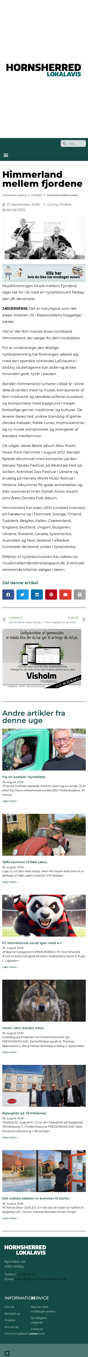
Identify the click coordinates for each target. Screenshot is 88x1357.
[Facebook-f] (7, 1353)
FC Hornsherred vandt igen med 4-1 (31, 943)
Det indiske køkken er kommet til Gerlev (35, 1198)
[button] (5, 155)
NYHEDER (36, 195)
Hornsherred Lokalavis (14, 195)
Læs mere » (10, 801)
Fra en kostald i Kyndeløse (24, 777)
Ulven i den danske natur (23, 1028)
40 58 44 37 (26, 1274)
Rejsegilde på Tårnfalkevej (24, 1113)
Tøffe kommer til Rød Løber (24, 862)
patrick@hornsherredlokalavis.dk (41, 1279)
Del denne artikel (20, 582)
